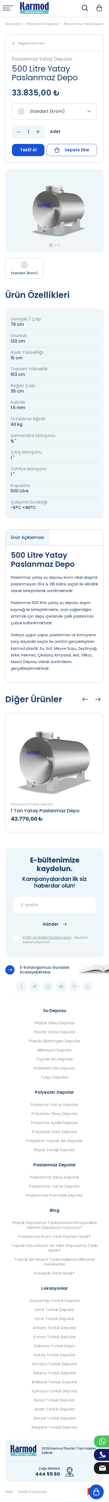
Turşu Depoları (55, 1077)
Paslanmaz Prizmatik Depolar (54, 1195)
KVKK (9, 1491)
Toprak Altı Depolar (54, 1059)
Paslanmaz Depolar (54, 1164)
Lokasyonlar (54, 1288)
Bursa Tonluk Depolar (54, 1400)
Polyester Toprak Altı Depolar (54, 1140)
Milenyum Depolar (54, 1050)
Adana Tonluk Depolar (54, 1373)
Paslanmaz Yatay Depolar (54, 1186)
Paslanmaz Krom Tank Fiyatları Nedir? (54, 1236)
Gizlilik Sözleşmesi (32, 1491)
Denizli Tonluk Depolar (55, 1418)
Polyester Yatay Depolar (54, 1104)
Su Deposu (54, 1010)
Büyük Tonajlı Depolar (54, 1149)
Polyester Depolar (54, 1092)
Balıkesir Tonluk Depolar (54, 1382)
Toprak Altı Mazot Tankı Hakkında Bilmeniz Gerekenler (54, 1262)
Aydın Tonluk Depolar (54, 1409)
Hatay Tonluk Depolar (54, 1355)
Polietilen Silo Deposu (54, 1068)
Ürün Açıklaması (27, 537)
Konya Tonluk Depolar (55, 1336)
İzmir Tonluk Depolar (54, 1318)
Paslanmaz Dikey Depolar (54, 1177)
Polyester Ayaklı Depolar (54, 1122)
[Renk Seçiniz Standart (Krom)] (54, 111)
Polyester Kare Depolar (54, 1131)
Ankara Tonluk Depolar (54, 1327)
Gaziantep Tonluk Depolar (54, 1300)
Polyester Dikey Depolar (54, 1113)
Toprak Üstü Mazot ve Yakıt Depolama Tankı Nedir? (54, 1248)
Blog (54, 1210)
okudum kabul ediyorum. (55, 940)
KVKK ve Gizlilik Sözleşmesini (47, 937)
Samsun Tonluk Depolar (55, 1391)
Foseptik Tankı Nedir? (54, 1273)
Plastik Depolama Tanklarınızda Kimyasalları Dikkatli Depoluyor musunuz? (54, 1225)
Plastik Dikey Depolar (55, 1023)
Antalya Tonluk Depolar (54, 1364)
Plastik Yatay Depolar (54, 1032)
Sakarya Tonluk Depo (54, 1345)
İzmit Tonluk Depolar (54, 1309)
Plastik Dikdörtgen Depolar (54, 1041)
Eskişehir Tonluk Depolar (55, 1427)
